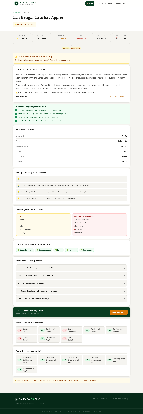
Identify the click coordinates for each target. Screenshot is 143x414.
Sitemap (125, 399)
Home (15, 12)
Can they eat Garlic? (72, 339)
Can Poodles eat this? (29, 369)
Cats (104, 3)
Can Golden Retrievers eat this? (51, 359)
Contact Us (104, 399)
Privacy (118, 399)
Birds (110, 3)
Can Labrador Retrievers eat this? (96, 359)
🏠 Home (90, 3)
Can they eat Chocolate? (72, 330)
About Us (95, 399)
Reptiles (118, 3)
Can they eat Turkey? (50, 330)
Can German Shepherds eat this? (73, 359)
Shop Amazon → (118, 312)
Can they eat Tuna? (50, 339)
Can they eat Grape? (27, 330)
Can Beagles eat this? (119, 360)
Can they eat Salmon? (117, 330)
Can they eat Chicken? (95, 330)
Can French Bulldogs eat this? (27, 359)
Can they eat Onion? (27, 339)
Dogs (98, 3)
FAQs (125, 3)
